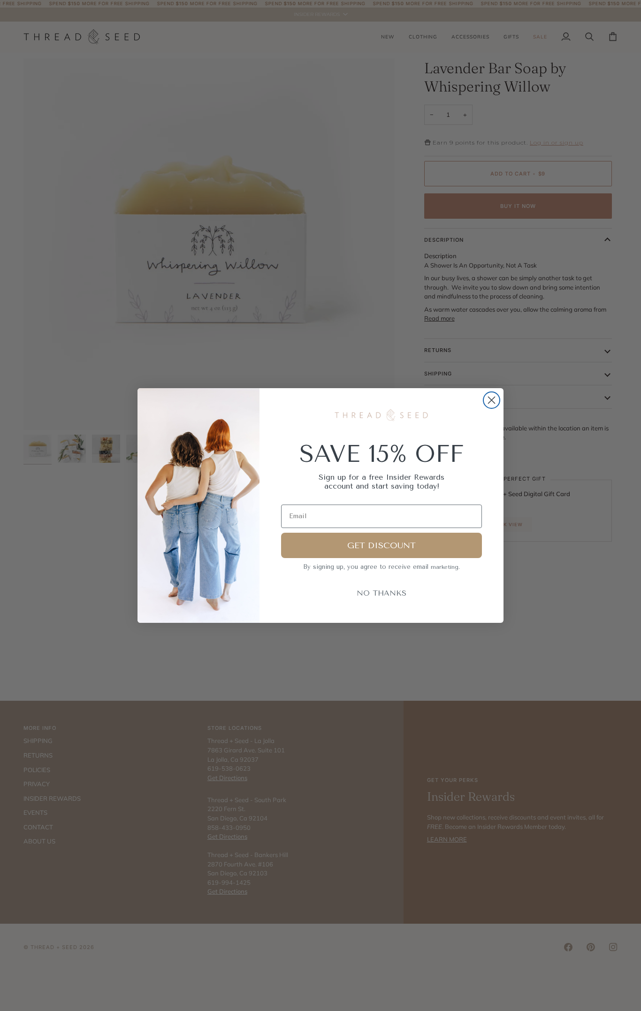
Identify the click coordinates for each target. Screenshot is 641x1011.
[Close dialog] (491, 400)
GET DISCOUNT (381, 545)
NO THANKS (381, 593)
